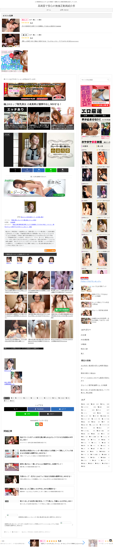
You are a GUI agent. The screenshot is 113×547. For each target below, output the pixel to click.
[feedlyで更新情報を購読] (37, 424)
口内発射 (62, 398)
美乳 (13, 401)
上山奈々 (30, 263)
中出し (55, 398)
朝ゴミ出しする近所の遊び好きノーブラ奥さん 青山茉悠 (95, 391)
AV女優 (7, 398)
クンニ (33, 398)
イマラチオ (19, 398)
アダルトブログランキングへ (91, 281)
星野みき (51, 263)
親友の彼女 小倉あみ (88, 373)
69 (13, 398)
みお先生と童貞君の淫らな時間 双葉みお (94, 367)
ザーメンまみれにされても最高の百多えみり (95, 379)
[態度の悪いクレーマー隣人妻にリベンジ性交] (30, 207)
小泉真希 (12, 222)
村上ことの (19, 263)
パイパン (40, 398)
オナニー (27, 398)
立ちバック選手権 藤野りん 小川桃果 (94, 385)
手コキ (7, 401)
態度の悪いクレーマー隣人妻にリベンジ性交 (23, 220)
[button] (29, 543)
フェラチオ (48, 398)
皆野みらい (8, 263)
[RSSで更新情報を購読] (41, 424)
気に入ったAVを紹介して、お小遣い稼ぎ (32, 217)
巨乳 (68, 398)
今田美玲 (41, 263)
